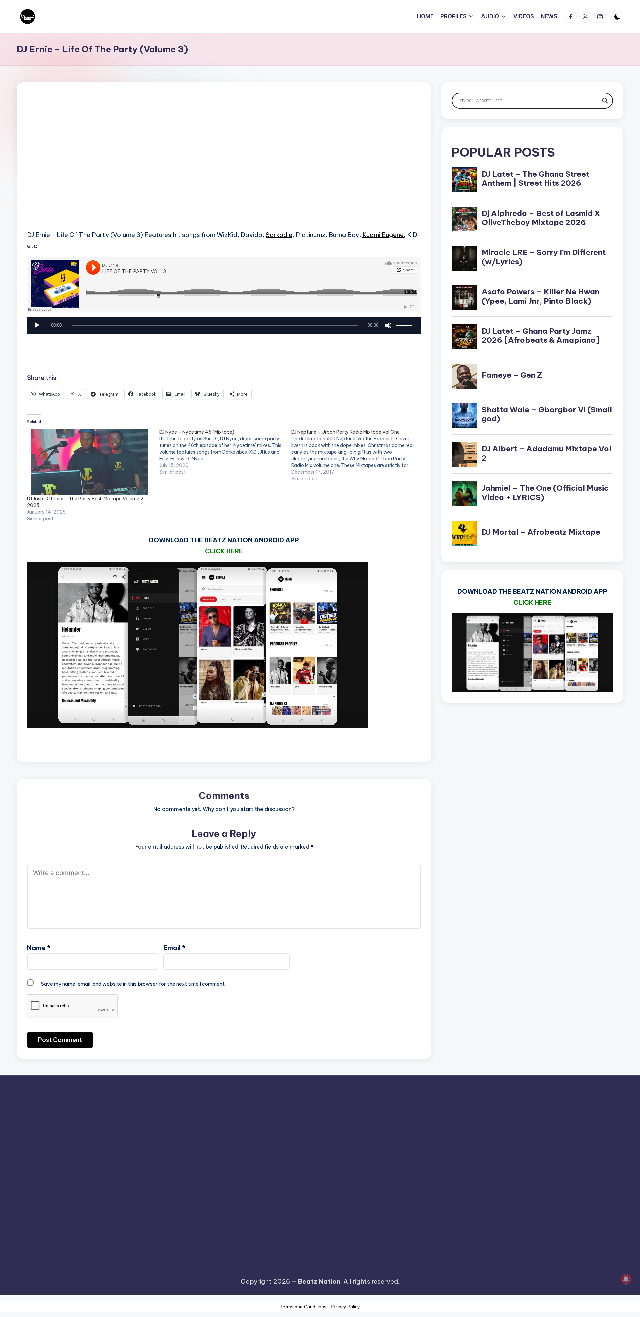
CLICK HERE (224, 551)
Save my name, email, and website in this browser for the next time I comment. (133, 984)
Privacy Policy (345, 1306)
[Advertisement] (224, 166)
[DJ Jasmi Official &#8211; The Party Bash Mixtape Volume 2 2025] (90, 462)
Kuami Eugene (383, 235)
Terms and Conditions (303, 1306)
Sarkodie (279, 235)
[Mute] (388, 325)
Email (174, 948)
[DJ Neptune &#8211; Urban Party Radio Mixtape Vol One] (357, 455)
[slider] (405, 325)
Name (38, 948)
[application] (224, 327)
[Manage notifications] (626, 1279)
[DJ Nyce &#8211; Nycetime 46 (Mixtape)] (225, 452)
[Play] (37, 325)
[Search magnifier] (605, 100)
